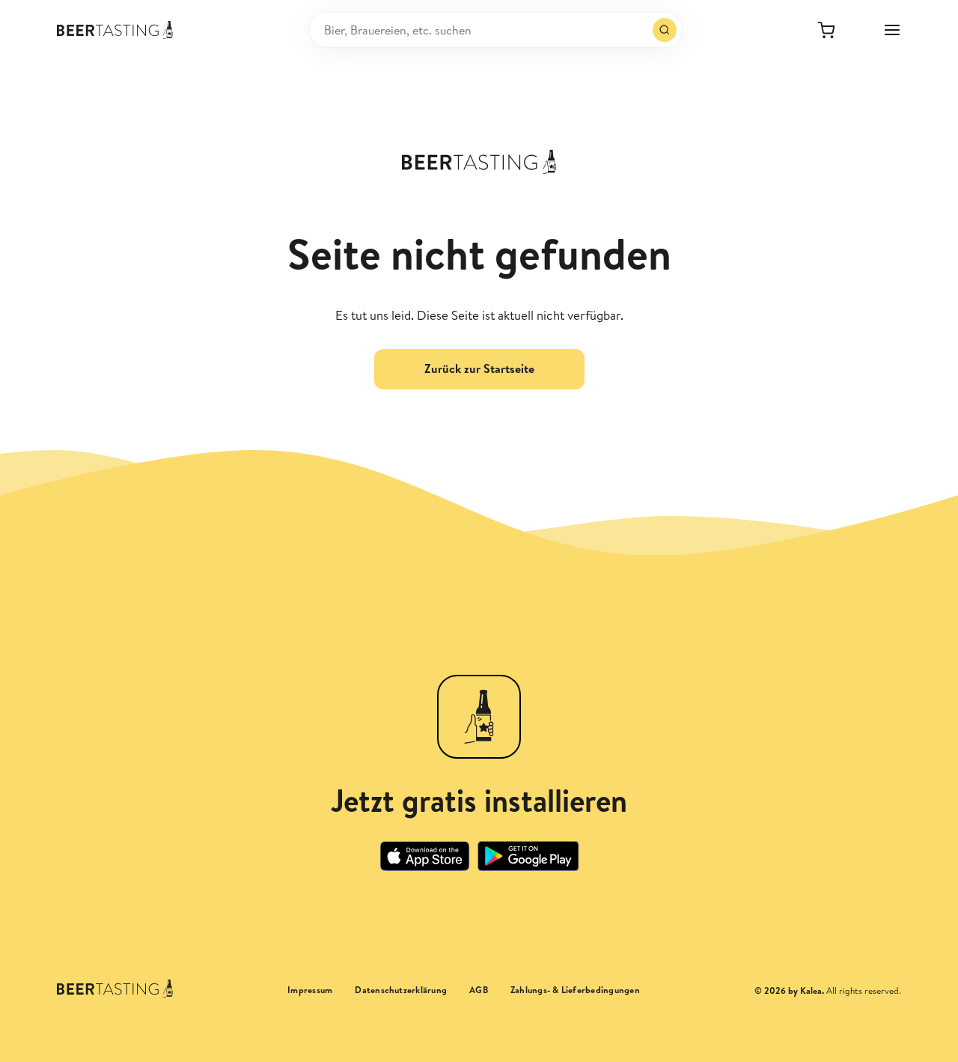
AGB (478, 990)
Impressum (309, 990)
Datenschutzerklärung (401, 990)
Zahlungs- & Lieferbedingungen (575, 990)
